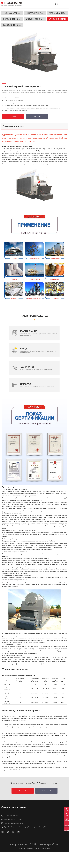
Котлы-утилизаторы (58, 13)
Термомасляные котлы (13, 13)
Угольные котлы (57, 19)
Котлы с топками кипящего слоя (13, 19)
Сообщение (37, 116)
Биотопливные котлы (36, 13)
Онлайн (13, 116)
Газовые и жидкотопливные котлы (13, 25)
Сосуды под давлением (36, 19)
